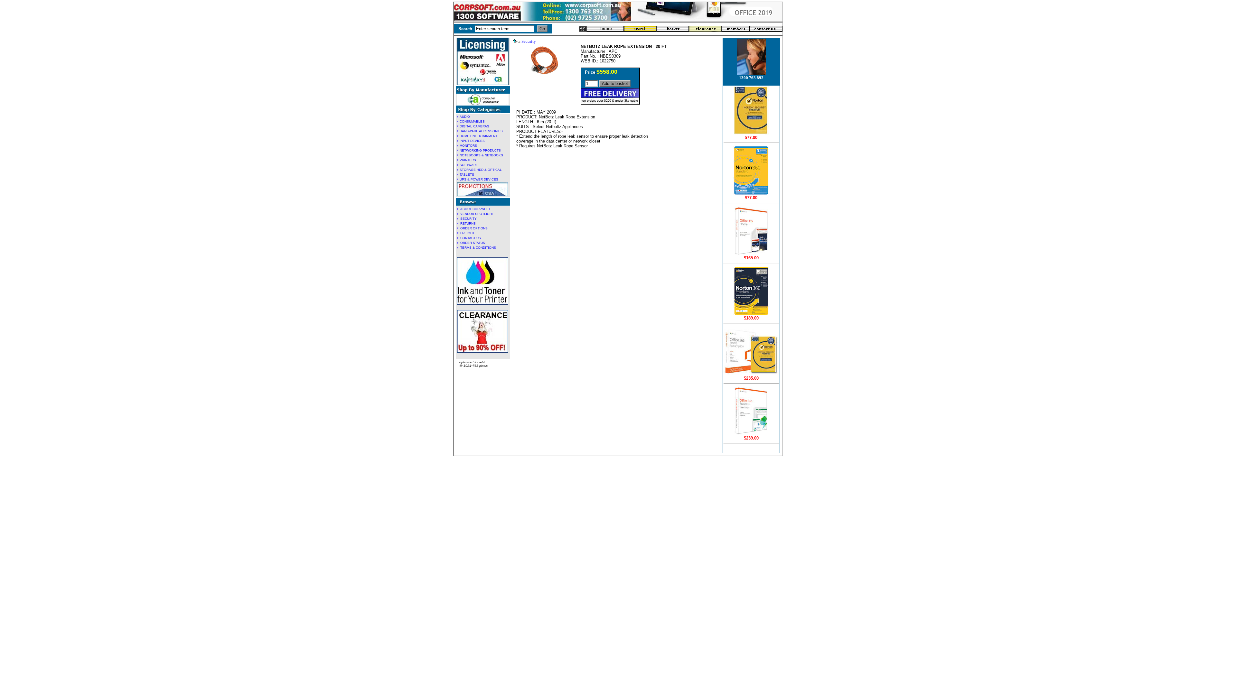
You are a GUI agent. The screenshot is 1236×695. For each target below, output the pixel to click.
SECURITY (468, 218)
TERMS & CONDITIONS (478, 247)
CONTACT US (470, 238)
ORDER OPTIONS (474, 228)
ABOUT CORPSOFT (475, 209)
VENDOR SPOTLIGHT (477, 214)
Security (528, 41)
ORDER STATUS (472, 243)
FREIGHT (467, 233)
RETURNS (468, 223)
